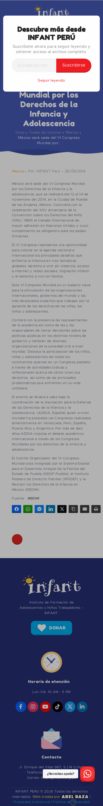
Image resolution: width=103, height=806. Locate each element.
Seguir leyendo (51, 80)
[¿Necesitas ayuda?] (87, 774)
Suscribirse (73, 65)
